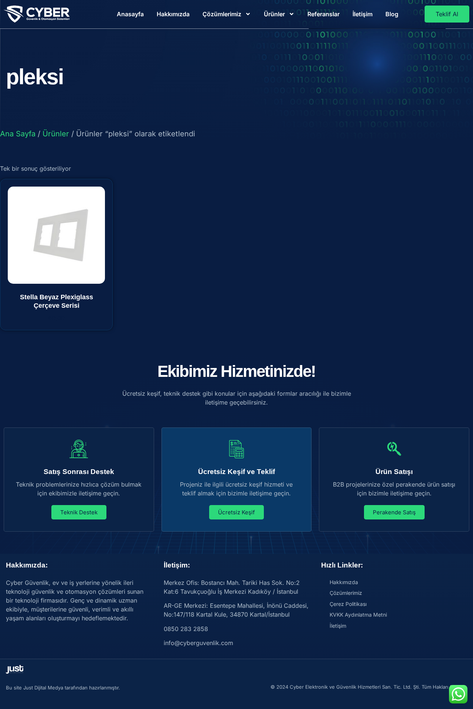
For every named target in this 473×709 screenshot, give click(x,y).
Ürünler (274, 14)
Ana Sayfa (17, 133)
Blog (391, 14)
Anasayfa (130, 14)
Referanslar (323, 14)
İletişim (362, 14)
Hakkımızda (173, 14)
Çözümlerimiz (222, 14)
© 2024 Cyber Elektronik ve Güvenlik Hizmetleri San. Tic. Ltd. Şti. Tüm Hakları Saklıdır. (368, 687)
